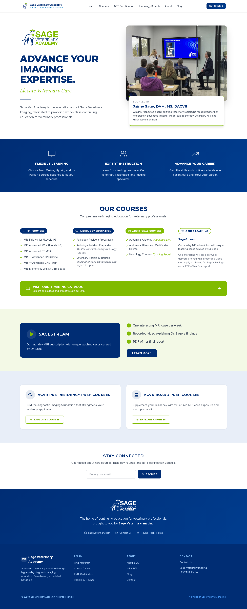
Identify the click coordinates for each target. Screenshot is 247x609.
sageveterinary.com (99, 532)
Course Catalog (82, 568)
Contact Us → (187, 562)
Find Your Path (82, 562)
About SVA (133, 562)
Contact (131, 579)
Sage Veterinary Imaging (136, 523)
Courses (104, 6)
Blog (179, 6)
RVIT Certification (123, 6)
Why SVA (132, 568)
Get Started (216, 6)
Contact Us (125, 532)
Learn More (141, 353)
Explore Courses (47, 419)
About (168, 6)
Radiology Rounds (149, 6)
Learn (91, 6)
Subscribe (149, 474)
